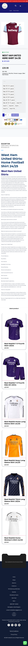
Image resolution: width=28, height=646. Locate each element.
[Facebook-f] (9, 625)
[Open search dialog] (15, 6)
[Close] (26, 1)
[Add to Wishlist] (3, 115)
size (4, 81)
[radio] (8, 86)
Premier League (18, 73)
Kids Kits (11, 73)
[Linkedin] (19, 625)
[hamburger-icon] (25, 6)
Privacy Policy (14, 634)
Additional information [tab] (9, 145)
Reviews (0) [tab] (5, 147)
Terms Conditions (14, 631)
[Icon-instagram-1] (12, 625)
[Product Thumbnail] (20, 24)
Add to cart (15, 115)
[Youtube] (16, 625)
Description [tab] (5, 144)
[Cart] (20, 6)
